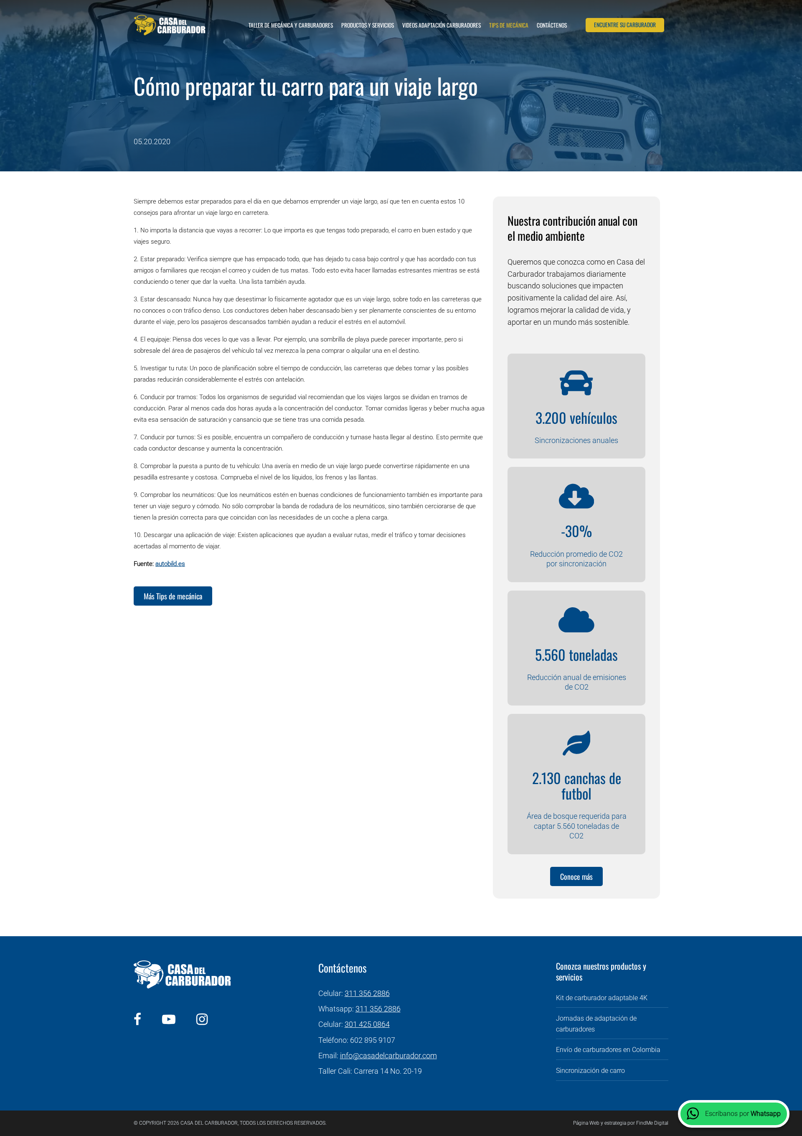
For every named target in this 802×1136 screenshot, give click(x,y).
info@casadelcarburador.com (388, 1055)
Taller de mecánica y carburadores (291, 25)
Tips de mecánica (508, 25)
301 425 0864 (367, 1024)
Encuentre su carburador (625, 24)
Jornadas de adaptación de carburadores (596, 1023)
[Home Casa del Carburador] (170, 25)
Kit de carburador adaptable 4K (601, 998)
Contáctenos (552, 25)
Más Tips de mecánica (173, 596)
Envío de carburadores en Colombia (608, 1050)
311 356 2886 (367, 993)
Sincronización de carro (590, 1071)
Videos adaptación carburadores (441, 25)
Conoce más (576, 876)
